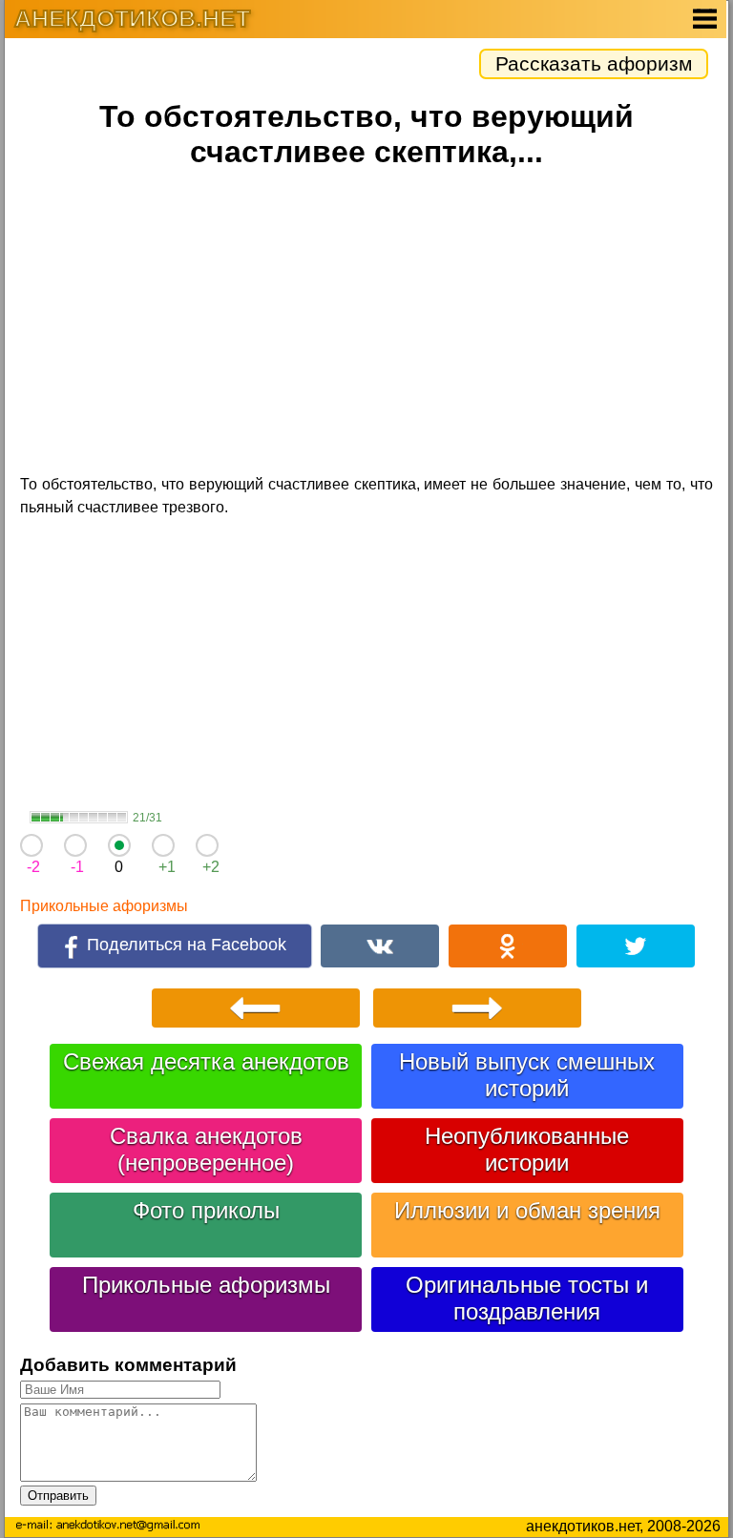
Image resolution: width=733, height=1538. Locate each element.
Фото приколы (206, 1210)
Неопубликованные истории (527, 1149)
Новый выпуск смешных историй (527, 1075)
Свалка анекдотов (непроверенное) (206, 1149)
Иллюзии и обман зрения (527, 1210)
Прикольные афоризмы (104, 906)
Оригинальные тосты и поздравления (527, 1298)
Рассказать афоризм (593, 63)
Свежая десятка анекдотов (206, 1061)
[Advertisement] (366, 324)
